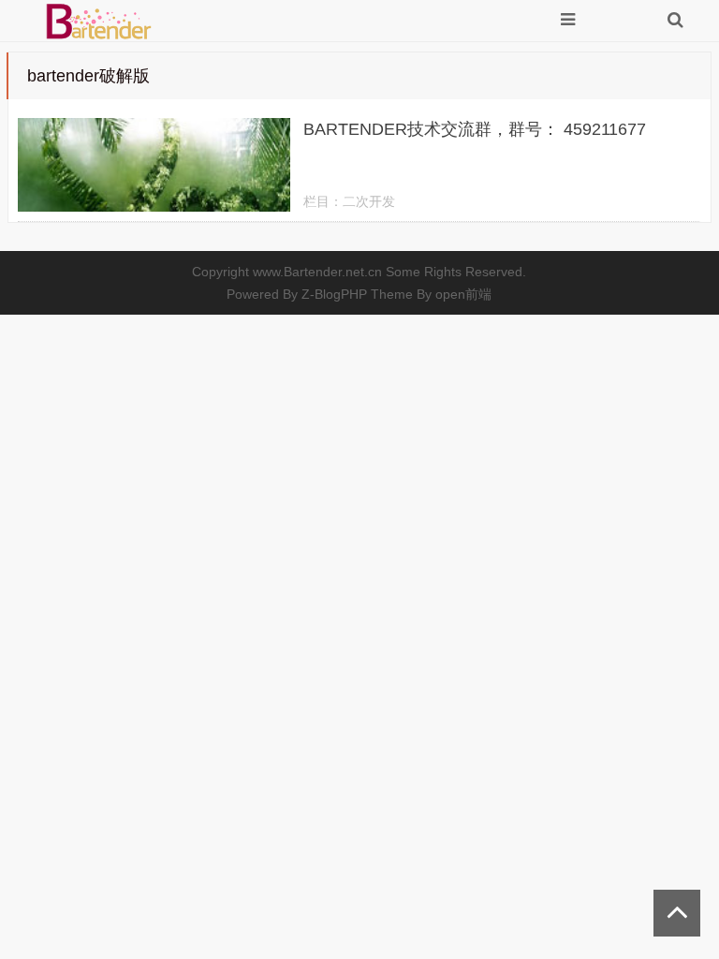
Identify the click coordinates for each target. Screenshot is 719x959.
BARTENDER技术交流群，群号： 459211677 (474, 129)
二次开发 (369, 201)
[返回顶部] (676, 913)
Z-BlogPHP (334, 294)
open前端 (463, 294)
